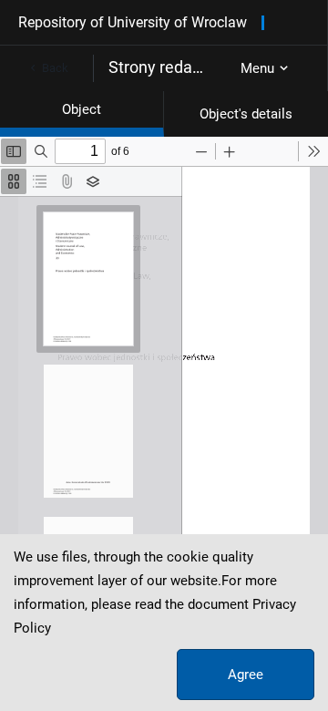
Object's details (246, 114)
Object (81, 109)
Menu (257, 68)
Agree (245, 674)
